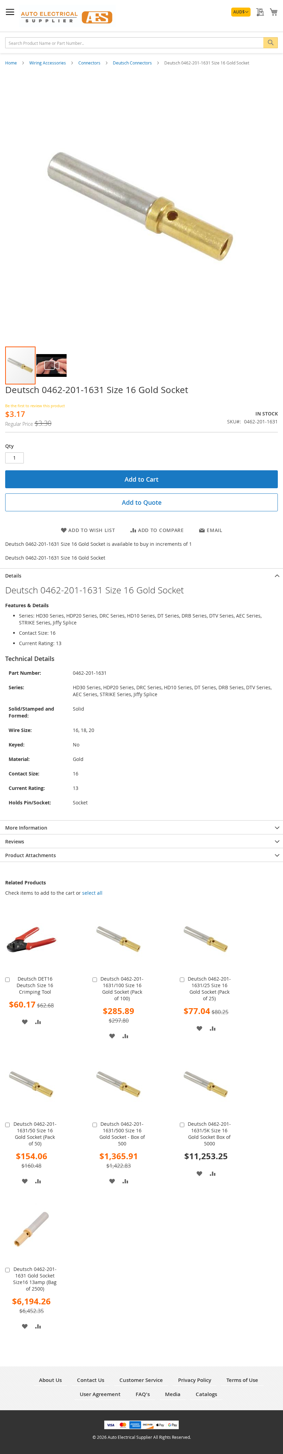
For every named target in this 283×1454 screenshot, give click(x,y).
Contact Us (90, 1380)
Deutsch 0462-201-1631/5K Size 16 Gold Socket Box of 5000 (209, 1134)
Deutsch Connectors (133, 63)
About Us (50, 1380)
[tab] (141, 575)
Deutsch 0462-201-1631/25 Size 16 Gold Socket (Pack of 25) (209, 988)
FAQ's (143, 1394)
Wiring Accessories (48, 63)
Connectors (89, 63)
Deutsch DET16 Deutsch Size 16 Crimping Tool (35, 985)
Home (11, 63)
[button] (241, 12)
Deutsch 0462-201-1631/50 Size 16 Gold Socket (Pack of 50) (35, 1134)
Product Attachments (30, 855)
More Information (26, 827)
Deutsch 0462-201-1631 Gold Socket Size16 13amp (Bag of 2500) (35, 1279)
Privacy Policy (194, 1380)
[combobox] (141, 42)
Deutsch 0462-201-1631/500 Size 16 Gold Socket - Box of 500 (122, 1134)
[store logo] (67, 16)
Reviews (14, 841)
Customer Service (141, 1380)
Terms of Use (242, 1380)
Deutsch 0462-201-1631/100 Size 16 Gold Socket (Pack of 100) (122, 988)
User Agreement (100, 1394)
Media (172, 1394)
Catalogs (206, 1394)
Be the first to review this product (35, 405)
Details (13, 575)
